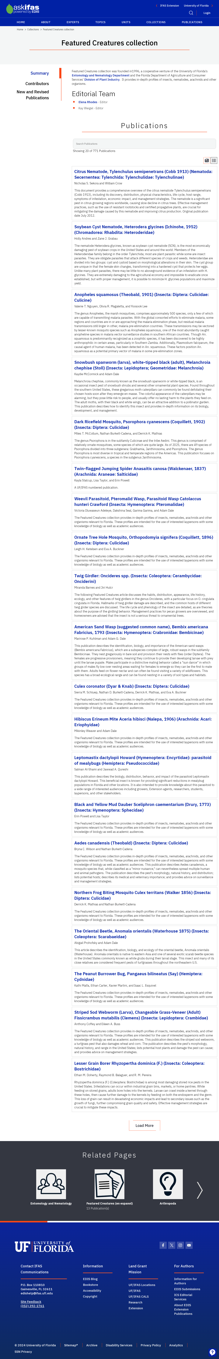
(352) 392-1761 (32, 1306)
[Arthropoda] (168, 1184)
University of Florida (196, 5)
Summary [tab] (40, 73)
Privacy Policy (151, 1345)
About (46, 22)
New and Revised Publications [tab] (33, 94)
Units (126, 22)
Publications (192, 22)
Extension (136, 1308)
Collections (156, 22)
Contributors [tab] (37, 83)
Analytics (176, 1345)
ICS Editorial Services (183, 1297)
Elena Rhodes (88, 102)
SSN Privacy (23, 1351)
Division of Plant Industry (101, 79)
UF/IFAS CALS (139, 1296)
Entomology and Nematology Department (100, 75)
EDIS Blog (90, 1279)
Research (135, 1302)
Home (21, 22)
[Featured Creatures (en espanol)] (109, 1184)
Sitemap (70, 1345)
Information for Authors (185, 1281)
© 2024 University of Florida (35, 1345)
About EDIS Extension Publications (183, 1309)
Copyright (90, 1296)
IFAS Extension (169, 5)
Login (207, 13)
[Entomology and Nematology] (51, 1184)
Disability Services (119, 1345)
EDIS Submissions (187, 1289)
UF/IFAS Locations (142, 1285)
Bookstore (90, 1285)
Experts (73, 22)
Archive (91, 1345)
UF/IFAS (134, 1291)
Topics (100, 22)
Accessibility (92, 1290)
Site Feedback (31, 1301)
